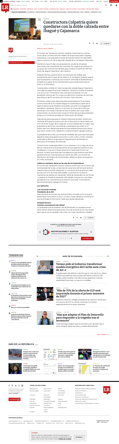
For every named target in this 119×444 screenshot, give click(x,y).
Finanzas (32, 401)
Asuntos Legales (34, 390)
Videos (46, 411)
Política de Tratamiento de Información (86, 399)
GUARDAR (106, 43)
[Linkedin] (97, 43)
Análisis (13, 305)
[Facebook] (89, 43)
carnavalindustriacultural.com (17, 423)
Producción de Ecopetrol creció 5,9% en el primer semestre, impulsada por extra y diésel (66, 354)
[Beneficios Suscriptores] (111, 5)
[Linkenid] (16, 386)
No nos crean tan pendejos (20, 307)
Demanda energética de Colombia (57, 12)
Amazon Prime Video (73, 12)
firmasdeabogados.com (57, 421)
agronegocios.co (28, 421)
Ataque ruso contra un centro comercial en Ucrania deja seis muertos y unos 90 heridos (31, 355)
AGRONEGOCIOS (54, 9)
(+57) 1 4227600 (13, 393)
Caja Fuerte (47, 390)
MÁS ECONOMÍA (102, 334)
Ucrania (25, 349)
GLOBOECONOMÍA (43, 9)
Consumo (32, 395)
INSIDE (97, 9)
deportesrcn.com (80, 423)
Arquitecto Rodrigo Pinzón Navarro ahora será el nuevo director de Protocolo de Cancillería (21, 317)
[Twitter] (93, 43)
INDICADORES (90, 9)
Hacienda (13, 270)
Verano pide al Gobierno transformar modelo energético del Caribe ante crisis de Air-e (81, 267)
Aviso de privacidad (80, 395)
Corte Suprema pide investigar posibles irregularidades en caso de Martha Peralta (31, 368)
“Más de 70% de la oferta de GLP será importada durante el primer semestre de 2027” (80, 293)
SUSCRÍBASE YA (87, 238)
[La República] (5, 8)
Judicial (25, 363)
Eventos (60, 399)
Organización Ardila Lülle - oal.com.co (103, 421)
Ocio (59, 405)
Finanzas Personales (49, 401)
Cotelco (87, 12)
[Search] (106, 5)
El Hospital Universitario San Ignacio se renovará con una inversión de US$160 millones (21, 298)
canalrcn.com (31, 423)
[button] (39, 232)
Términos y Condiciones (81, 397)
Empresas (32, 399)
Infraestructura (48, 403)
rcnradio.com (40, 423)
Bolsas (60, 363)
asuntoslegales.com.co (15, 421)
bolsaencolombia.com (72, 421)
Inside (59, 403)
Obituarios (47, 405)
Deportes (96, 349)
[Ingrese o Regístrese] (116, 5)
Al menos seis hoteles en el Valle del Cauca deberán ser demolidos (21, 286)
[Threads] (23, 386)
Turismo (13, 282)
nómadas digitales (41, 12)
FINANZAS (16, 9)
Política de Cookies (64, 439)
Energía (60, 349)
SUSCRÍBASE (114, 1)
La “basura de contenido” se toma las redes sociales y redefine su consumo (101, 368)
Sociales (32, 411)
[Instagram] (19, 386)
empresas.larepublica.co (42, 421)
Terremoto (94, 12)
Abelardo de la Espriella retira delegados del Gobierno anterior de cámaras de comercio (19, 275)
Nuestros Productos (80, 390)
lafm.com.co (60, 423)
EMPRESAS (30, 9)
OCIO (35, 9)
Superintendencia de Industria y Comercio (87, 403)
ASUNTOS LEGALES (71, 9)
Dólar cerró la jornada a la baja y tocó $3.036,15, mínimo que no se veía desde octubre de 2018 (66, 368)
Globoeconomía (62, 401)
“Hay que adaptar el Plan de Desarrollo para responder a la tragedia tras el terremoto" (80, 317)
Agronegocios (34, 388)
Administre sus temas (17, 62)
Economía (61, 395)
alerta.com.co (69, 423)
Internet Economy (35, 405)
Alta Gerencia (47, 388)
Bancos (13, 260)
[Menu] (12, 9)
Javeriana (31, 12)
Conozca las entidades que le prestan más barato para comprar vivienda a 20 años (21, 264)
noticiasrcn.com (50, 423)
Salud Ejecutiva (62, 407)
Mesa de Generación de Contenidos (85, 388)
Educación (14, 293)
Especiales (47, 399)
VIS (99, 12)
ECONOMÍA (23, 9)
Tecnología (96, 363)
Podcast (32, 407)
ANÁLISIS (62, 9)
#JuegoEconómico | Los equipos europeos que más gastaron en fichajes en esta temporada (101, 354)
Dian (82, 12)
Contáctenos (78, 393)
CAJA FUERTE (81, 9)
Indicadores (33, 403)
